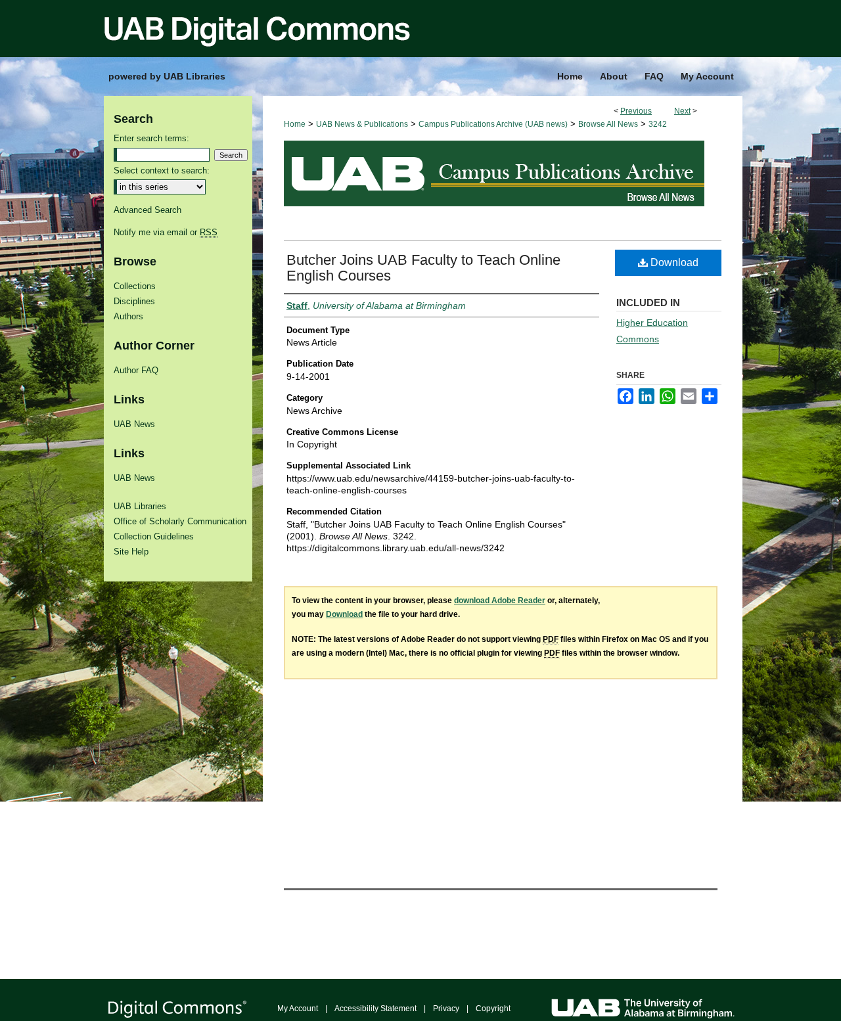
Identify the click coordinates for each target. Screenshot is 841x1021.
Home (295, 124)
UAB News (134, 424)
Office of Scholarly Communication (180, 521)
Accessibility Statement (375, 1008)
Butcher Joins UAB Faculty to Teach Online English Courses (423, 268)
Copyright (493, 1008)
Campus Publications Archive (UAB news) (493, 124)
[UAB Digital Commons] (420, 28)
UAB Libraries (140, 506)
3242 (657, 124)
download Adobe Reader (499, 600)
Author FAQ (136, 370)
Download (673, 262)
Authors (128, 316)
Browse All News (608, 124)
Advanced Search (147, 210)
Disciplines (134, 301)
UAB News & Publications (362, 124)
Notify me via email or (165, 232)
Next (682, 111)
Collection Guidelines (154, 536)
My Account (297, 1008)
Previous (636, 111)
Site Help (131, 551)
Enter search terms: (151, 138)
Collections (135, 286)
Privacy (446, 1008)
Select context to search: (162, 170)
